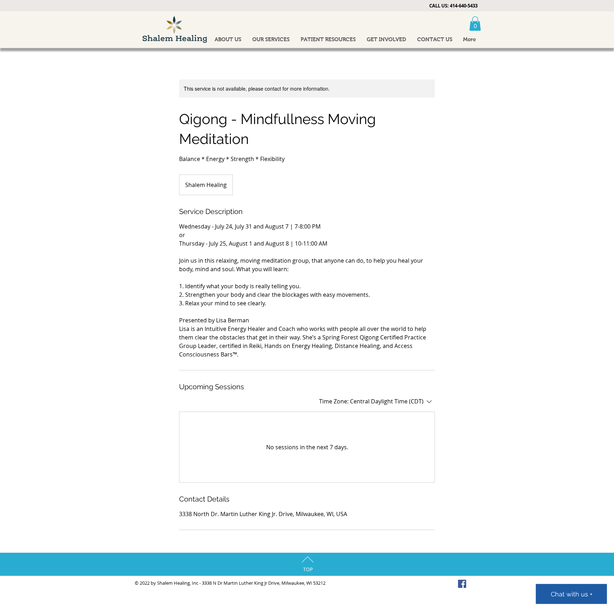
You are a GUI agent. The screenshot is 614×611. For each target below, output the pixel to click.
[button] (475, 23)
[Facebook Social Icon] (462, 584)
